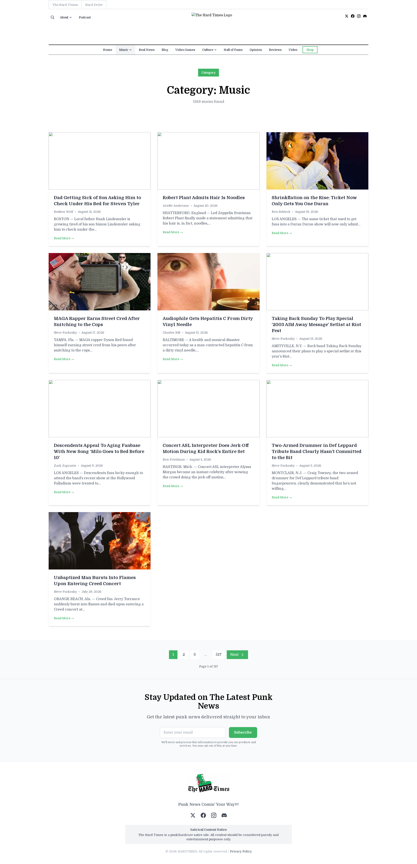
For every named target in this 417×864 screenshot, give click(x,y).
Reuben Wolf (63, 211)
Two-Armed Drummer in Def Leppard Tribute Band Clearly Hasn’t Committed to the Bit (316, 451)
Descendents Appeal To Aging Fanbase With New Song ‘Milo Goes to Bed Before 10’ (99, 451)
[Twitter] (346, 16)
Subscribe (243, 732)
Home (107, 50)
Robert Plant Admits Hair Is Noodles (204, 197)
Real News (147, 50)
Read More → (64, 238)
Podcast (85, 17)
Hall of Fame (233, 50)
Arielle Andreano (176, 205)
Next (234, 655)
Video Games (185, 50)
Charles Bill (171, 332)
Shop (310, 50)
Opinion (256, 50)
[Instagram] (359, 16)
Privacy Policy (241, 851)
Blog (165, 50)
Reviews (275, 50)
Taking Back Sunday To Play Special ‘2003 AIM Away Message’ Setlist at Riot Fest (316, 324)
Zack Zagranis (65, 465)
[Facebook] (352, 16)
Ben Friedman (174, 459)
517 (219, 655)
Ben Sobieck (281, 211)
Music (123, 50)
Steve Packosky (65, 332)
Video (293, 50)
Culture (207, 50)
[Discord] (365, 16)
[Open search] (52, 17)
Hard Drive (94, 5)
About (64, 17)
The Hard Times (65, 5)
